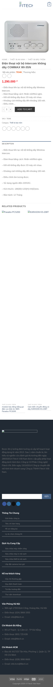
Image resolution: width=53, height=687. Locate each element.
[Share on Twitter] (13, 128)
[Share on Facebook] (9, 128)
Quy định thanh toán (13, 584)
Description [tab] (8, 144)
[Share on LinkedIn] (27, 128)
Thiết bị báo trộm (36, 60)
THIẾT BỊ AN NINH (17, 60)
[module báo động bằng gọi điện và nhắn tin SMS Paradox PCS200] (13, 306)
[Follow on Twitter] (18, 504)
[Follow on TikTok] (13, 504)
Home (4, 60)
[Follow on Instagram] (9, 504)
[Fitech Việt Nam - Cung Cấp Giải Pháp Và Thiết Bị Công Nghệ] (26, 4)
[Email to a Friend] (18, 128)
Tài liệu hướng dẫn (13, 589)
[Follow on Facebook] (4, 504)
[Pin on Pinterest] (23, 128)
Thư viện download (13, 594)
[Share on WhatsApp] (4, 128)
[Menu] (3, 4)
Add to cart (24, 109)
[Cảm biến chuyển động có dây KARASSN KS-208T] (39, 306)
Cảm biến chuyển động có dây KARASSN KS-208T (38, 408)
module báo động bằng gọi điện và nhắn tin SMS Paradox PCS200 (13, 409)
